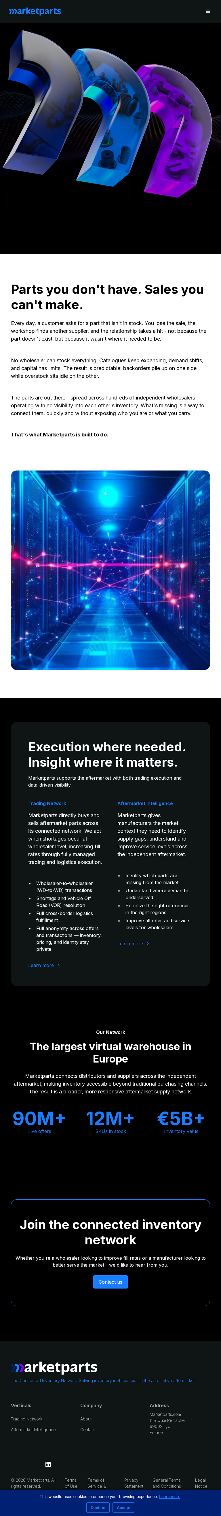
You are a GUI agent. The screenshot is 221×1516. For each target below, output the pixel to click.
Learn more (169, 1496)
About (86, 1418)
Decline (98, 1507)
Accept (124, 1507)
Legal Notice (201, 1483)
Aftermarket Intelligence (33, 1429)
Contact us (110, 1282)
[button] (208, 11)
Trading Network (26, 1418)
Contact (87, 1429)
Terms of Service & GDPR (96, 1486)
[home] (35, 11)
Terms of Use (71, 1483)
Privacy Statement (133, 1483)
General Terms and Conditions (167, 1483)
